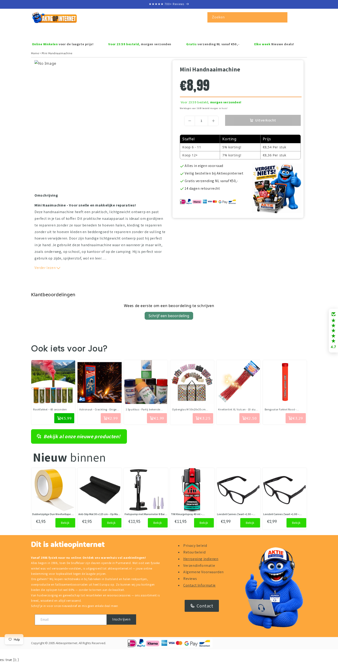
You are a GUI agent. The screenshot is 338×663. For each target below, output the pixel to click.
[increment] (213, 121)
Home (35, 53)
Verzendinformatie (199, 565)
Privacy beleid (195, 545)
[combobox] (247, 17)
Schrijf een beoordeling (169, 315)
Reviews (190, 578)
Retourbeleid (194, 552)
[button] (51, 32)
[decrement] (189, 121)
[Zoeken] (282, 17)
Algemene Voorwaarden (203, 572)
